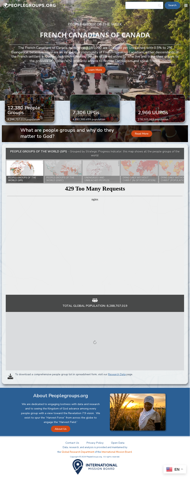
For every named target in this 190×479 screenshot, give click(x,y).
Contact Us (72, 443)
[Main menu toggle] (186, 5)
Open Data (117, 443)
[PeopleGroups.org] (29, 5)
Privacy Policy (95, 443)
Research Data (117, 374)
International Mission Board (117, 452)
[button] (95, 70)
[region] (95, 221)
